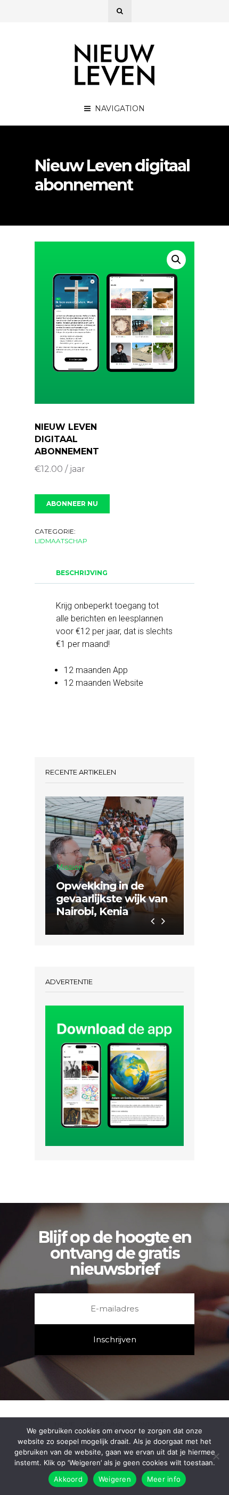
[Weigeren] (215, 1456)
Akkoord (68, 1479)
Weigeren (115, 1479)
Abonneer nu (72, 504)
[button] (176, 259)
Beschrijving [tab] (82, 573)
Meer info (164, 1479)
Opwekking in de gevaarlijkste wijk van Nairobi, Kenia (111, 898)
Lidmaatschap (61, 541)
